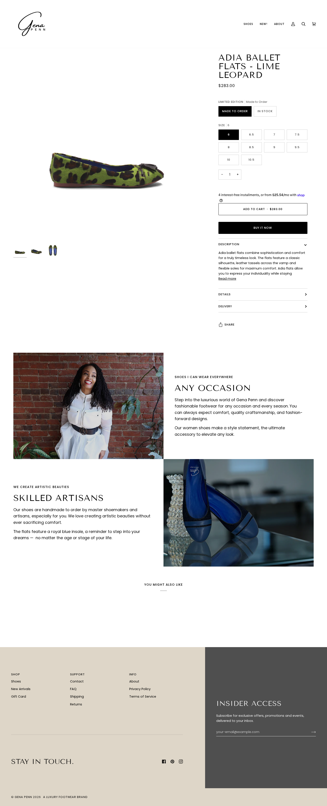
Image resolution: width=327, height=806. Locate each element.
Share (229, 324)
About (134, 681)
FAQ (73, 689)
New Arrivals (20, 689)
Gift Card (18, 696)
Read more (227, 278)
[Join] (310, 732)
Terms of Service (142, 696)
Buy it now (263, 228)
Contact (77, 681)
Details (224, 294)
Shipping (77, 696)
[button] (248, 24)
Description (228, 244)
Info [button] (133, 674)
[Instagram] (181, 761)
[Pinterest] (172, 761)
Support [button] (77, 674)
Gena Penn (23, 797)
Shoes (16, 681)
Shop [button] (15, 674)
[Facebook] (164, 761)
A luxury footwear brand (65, 797)
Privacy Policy (140, 689)
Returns (76, 704)
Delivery (225, 306)
